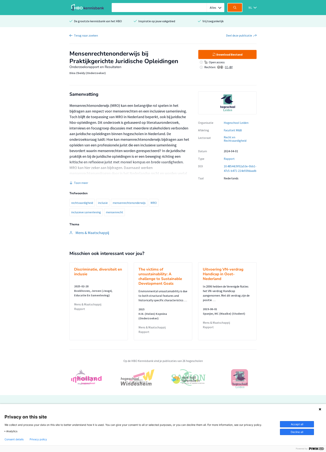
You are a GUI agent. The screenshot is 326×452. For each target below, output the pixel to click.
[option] (227, 102)
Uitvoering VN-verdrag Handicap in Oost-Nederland (223, 274)
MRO (154, 203)
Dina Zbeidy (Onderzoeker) (87, 73)
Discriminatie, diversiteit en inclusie (98, 272)
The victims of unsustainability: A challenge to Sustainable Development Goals (160, 276)
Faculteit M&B (233, 130)
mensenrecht (114, 212)
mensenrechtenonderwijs (129, 203)
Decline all (297, 432)
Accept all (297, 424)
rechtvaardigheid (82, 203)
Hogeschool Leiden (236, 122)
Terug (86, 35)
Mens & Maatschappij (87, 304)
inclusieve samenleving (86, 212)
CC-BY (229, 67)
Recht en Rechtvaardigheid (235, 138)
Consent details (14, 439)
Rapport (229, 158)
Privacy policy (38, 439)
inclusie (103, 203)
